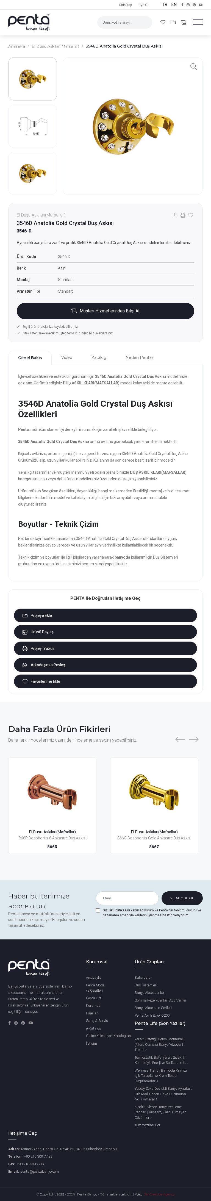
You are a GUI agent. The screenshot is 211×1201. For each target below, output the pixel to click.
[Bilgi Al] (183, 22)
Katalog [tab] (98, 357)
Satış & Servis (97, 1021)
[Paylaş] (174, 215)
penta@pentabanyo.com (39, 1171)
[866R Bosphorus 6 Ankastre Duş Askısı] (52, 792)
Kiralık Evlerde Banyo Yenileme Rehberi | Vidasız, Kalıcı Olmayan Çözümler (160, 1112)
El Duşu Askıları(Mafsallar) (55, 46)
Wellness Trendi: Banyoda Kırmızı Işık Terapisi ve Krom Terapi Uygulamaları (161, 1075)
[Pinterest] (23, 1023)
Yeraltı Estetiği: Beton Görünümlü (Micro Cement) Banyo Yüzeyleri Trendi (160, 1044)
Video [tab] (66, 357)
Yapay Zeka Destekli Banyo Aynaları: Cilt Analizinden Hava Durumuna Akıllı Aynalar (163, 1093)
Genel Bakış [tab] (30, 357)
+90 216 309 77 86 (31, 1164)
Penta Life (93, 998)
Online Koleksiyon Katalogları (108, 1036)
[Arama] (145, 22)
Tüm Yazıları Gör (147, 1125)
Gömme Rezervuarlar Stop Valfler (161, 1000)
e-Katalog (93, 1028)
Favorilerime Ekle (45, 681)
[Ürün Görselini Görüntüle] (132, 126)
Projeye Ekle (41, 615)
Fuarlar (92, 1013)
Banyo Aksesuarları (150, 993)
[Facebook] (10, 1023)
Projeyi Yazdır (43, 648)
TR (165, 4)
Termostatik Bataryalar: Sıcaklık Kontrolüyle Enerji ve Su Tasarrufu (161, 1060)
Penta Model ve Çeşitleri (95, 988)
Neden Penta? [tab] (140, 357)
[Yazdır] (182, 215)
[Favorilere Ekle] (190, 215)
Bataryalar (143, 977)
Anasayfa (16, 46)
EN (174, 4)
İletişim (91, 1043)
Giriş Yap (125, 5)
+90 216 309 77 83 (38, 1156)
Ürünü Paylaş (42, 632)
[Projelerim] (174, 22)
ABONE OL (184, 898)
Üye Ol (143, 5)
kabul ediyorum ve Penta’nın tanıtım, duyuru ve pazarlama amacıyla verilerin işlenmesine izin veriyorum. (152, 912)
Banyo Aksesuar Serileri (153, 1008)
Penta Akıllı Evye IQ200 (152, 1015)
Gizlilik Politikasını (116, 910)
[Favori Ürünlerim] (163, 22)
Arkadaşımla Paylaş (48, 665)
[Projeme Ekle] (86, 777)
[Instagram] (16, 1023)
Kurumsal (93, 1005)
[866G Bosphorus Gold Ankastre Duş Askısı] (154, 792)
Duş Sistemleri (146, 985)
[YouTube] (31, 1023)
